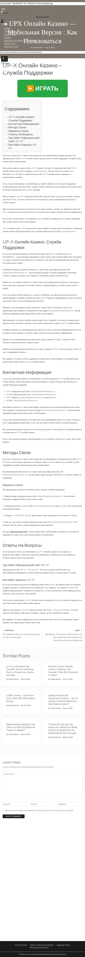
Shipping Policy (63, 945)
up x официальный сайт (16, 532)
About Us (9, 43)
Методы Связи (17, 127)
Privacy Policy (21, 945)
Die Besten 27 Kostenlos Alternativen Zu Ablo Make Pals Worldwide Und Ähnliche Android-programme (63, 636)
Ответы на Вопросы (20, 134)
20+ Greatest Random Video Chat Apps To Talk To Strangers (21, 634)
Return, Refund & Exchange (42, 945)
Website (63, 804)
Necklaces (10, 34)
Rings (7, 37)
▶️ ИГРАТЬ (42, 88)
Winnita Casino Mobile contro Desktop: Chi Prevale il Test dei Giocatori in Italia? (63, 671)
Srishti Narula (13, 679)
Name (7, 804)
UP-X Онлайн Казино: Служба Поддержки (21, 118)
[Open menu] (4, 59)
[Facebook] (2, 9)
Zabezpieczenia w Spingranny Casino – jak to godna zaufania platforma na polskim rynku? (63, 700)
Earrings (9, 31)
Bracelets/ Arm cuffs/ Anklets (22, 40)
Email (34, 804)
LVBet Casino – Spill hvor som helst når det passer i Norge (21, 698)
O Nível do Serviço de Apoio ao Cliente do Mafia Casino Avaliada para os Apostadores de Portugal (62, 729)
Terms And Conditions (39, 948)
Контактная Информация (23, 124)
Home (7, 28)
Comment (9, 774)
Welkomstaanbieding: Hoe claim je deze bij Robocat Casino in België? (20, 727)
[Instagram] (4, 9)
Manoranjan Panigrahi (58, 954)
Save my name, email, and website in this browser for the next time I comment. (39, 810)
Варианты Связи (18, 131)
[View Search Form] (2, 21)
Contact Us (11, 47)
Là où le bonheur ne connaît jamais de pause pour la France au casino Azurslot (20, 671)
